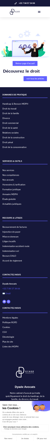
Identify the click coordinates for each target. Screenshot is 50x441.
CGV (4, 332)
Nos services (8, 170)
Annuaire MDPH (10, 194)
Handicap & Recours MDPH (15, 104)
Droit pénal (7, 142)
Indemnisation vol (10, 251)
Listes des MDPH (10, 347)
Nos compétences (10, 175)
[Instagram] (8, 301)
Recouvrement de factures (14, 227)
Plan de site (7, 342)
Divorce (6, 118)
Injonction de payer (11, 232)
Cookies (6, 327)
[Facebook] (4, 301)
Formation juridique (11, 189)
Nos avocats (8, 180)
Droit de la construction (13, 138)
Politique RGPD (9, 322)
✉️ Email (6, 293)
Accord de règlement (12, 261)
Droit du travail (9, 109)
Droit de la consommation (14, 147)
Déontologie (8, 337)
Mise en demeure (10, 237)
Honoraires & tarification (13, 185)
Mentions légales (10, 318)
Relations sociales (10, 133)
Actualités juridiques (11, 204)
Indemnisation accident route (15, 246)
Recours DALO (9, 256)
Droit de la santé (10, 128)
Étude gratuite (9, 199)
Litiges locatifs (9, 241)
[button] (39, 12)
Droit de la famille (10, 113)
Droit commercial (10, 123)
